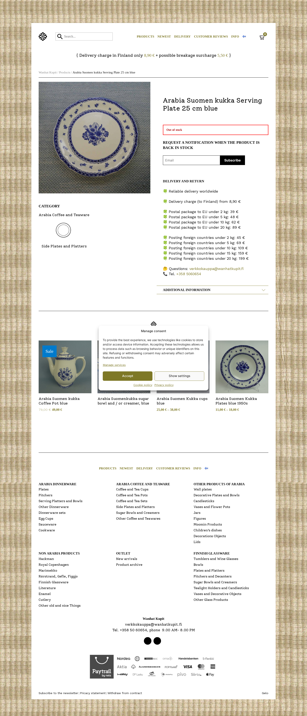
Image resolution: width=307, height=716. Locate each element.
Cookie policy (142, 385)
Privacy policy (164, 385)
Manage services (114, 365)
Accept (127, 376)
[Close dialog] (195, 312)
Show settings (179, 376)
